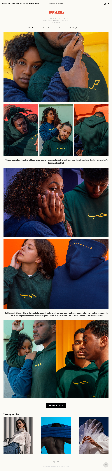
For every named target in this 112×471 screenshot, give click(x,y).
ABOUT (37, 4)
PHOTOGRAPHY (6, 4)
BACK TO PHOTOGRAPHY (56, 405)
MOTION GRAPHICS (17, 4)
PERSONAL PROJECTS (28, 4)
